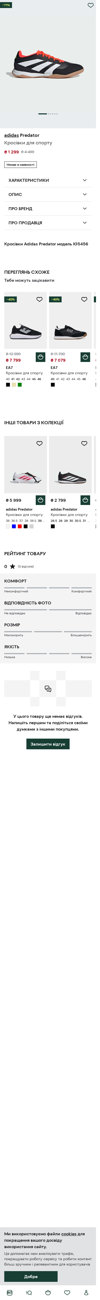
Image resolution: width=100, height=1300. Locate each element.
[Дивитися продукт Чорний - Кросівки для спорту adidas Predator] (70, 464)
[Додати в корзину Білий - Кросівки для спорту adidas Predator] (40, 500)
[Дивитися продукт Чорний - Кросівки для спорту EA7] (25, 320)
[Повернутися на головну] (9, 1292)
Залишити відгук (48, 744)
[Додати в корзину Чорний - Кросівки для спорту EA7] (40, 357)
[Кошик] (48, 1292)
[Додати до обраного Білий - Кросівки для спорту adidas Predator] (39, 443)
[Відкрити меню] (28, 1292)
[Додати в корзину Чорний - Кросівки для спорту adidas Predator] (85, 500)
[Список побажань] (67, 1292)
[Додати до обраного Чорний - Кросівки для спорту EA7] (39, 299)
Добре (31, 1276)
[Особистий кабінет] (86, 1292)
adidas (11, 135)
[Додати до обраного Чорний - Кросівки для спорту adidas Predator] (84, 443)
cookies (69, 1234)
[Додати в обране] (90, 5)
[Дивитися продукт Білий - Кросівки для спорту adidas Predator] (25, 464)
